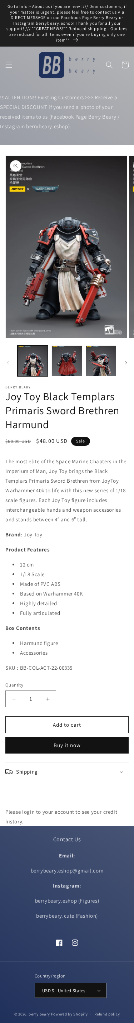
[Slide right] (126, 363)
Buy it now (67, 745)
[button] (9, 65)
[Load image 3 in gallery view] (101, 360)
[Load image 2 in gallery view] (66, 360)
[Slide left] (8, 363)
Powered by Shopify (69, 1014)
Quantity (14, 685)
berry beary (39, 1014)
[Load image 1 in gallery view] (33, 360)
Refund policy (107, 1014)
